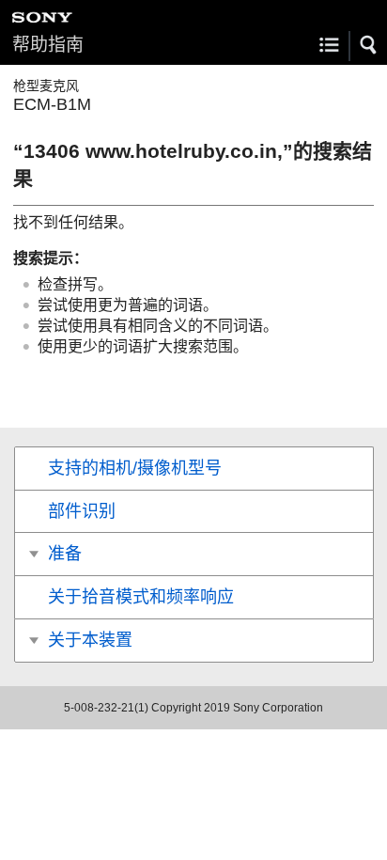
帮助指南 (48, 45)
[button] (369, 45)
